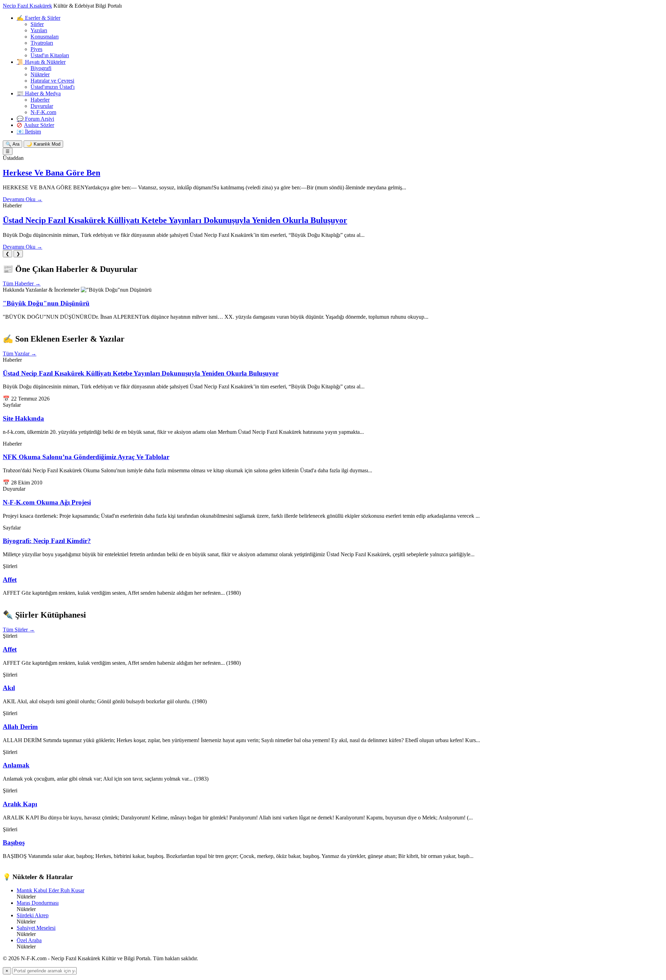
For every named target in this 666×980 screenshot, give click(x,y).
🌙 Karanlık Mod (43, 144)
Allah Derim (20, 726)
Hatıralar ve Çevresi (52, 81)
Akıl (9, 687)
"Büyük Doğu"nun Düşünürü (46, 303)
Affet (10, 579)
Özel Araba (29, 940)
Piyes (36, 49)
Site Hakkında (23, 418)
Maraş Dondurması (38, 903)
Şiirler (37, 24)
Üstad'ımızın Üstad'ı (53, 87)
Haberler (40, 100)
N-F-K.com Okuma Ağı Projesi (47, 502)
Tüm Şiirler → (19, 630)
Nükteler (40, 74)
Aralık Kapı (20, 804)
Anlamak (16, 765)
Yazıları (39, 30)
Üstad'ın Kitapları (50, 55)
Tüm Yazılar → (19, 353)
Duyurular (42, 106)
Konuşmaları (45, 37)
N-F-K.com (43, 112)
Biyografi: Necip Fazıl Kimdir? (47, 540)
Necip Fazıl (27, 6)
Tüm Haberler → (22, 283)
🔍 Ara (12, 144)
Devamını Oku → (22, 199)
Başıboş (14, 842)
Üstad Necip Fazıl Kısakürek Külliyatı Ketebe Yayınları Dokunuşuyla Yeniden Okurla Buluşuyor (175, 220)
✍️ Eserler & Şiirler (38, 18)
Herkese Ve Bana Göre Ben (51, 172)
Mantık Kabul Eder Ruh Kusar (50, 890)
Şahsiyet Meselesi (36, 928)
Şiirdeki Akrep (33, 915)
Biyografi (41, 68)
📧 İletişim (29, 132)
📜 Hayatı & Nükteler (41, 62)
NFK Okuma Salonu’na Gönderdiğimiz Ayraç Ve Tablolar (86, 457)
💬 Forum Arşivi (35, 119)
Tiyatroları (42, 43)
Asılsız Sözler (39, 125)
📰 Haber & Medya (39, 93)
